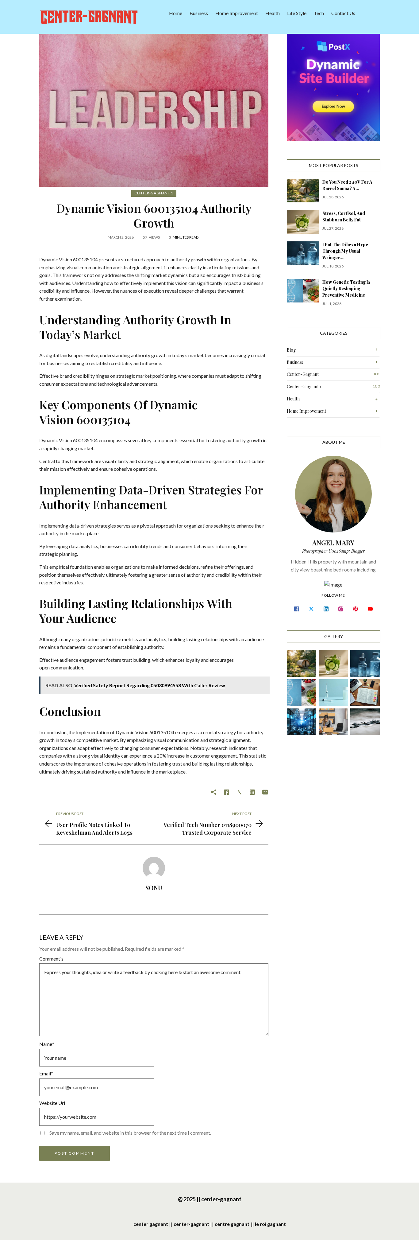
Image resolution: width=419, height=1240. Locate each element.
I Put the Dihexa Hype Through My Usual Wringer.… (345, 251)
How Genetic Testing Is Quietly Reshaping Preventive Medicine (346, 288)
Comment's (51, 958)
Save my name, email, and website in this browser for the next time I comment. (130, 1133)
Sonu (153, 887)
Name (46, 1044)
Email (46, 1073)
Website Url (52, 1103)
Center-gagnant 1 (153, 193)
